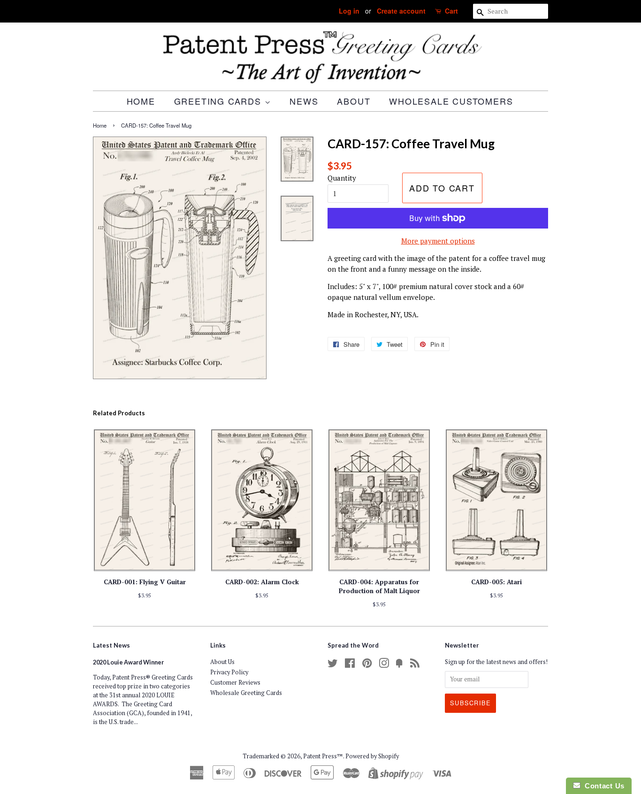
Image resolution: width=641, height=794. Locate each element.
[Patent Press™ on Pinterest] (367, 665)
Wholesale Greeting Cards (246, 693)
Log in (349, 10)
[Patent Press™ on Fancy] (399, 665)
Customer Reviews (235, 683)
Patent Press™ (323, 756)
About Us (222, 662)
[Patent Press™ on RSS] (415, 665)
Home (141, 101)
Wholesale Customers (451, 101)
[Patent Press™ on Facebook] (349, 665)
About (353, 101)
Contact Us (602, 786)
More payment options (438, 240)
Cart (451, 10)
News (304, 101)
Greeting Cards (219, 101)
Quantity (342, 178)
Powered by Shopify (372, 756)
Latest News (111, 645)
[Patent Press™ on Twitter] (333, 665)
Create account (401, 10)
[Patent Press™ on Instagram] (384, 665)
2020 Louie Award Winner (128, 662)
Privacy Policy (229, 672)
